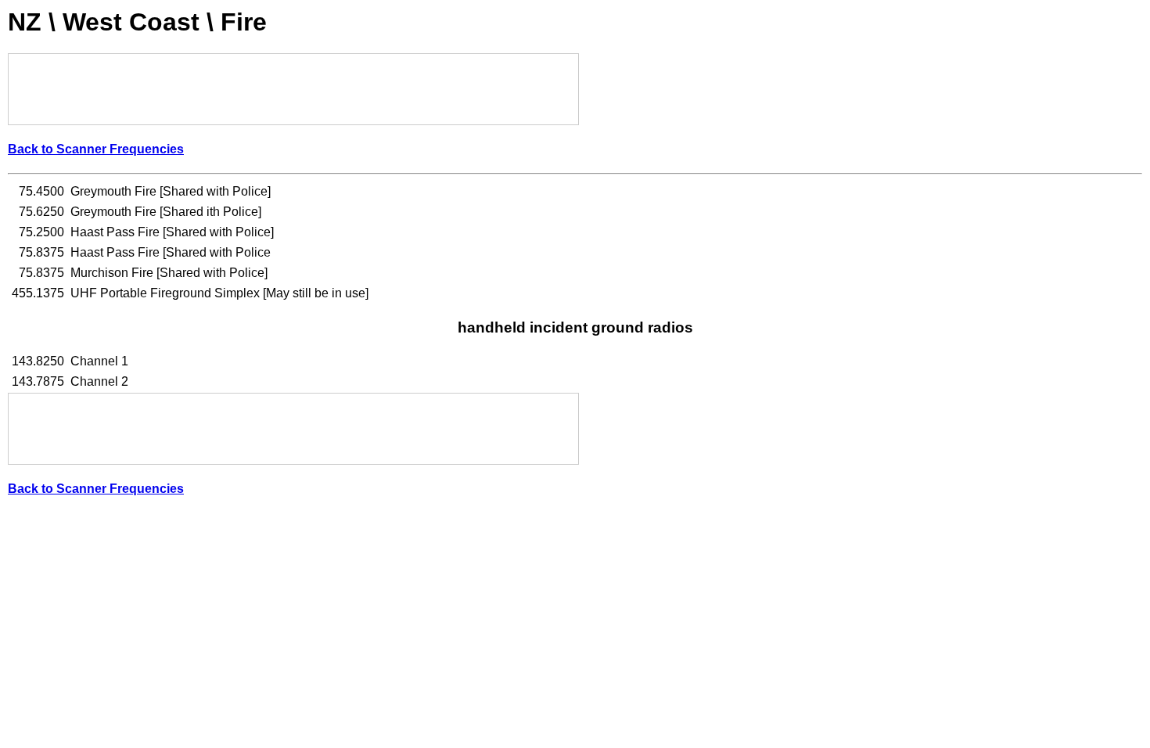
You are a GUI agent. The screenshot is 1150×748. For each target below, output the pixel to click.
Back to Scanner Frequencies (96, 149)
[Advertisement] (293, 89)
